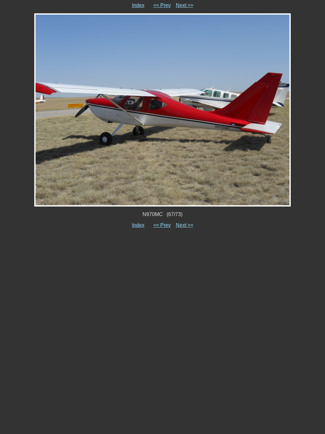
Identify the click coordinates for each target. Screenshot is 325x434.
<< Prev (162, 5)
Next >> (184, 5)
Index (138, 5)
